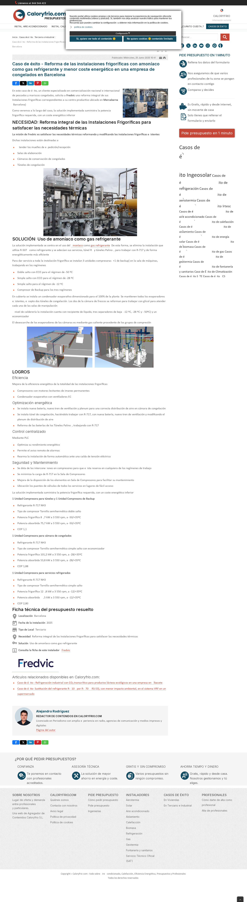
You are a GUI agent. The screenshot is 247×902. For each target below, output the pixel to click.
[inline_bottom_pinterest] (37, 742)
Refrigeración (134, 833)
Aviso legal (56, 811)
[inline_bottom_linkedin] (30, 742)
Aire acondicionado (137, 811)
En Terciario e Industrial (178, 805)
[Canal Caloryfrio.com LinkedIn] (195, 46)
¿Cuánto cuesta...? (192, 26)
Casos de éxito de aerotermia (202, 194)
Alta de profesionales (214, 810)
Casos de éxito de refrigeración (203, 182)
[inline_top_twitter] (23, 83)
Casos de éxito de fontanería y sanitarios (206, 266)
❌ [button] (179, 13)
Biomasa (131, 827)
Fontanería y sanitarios (139, 850)
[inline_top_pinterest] (37, 83)
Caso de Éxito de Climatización (213, 271)
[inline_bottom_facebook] (16, 742)
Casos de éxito (217, 26)
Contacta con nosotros (63, 805)
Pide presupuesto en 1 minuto (207, 133)
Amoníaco (77, 245)
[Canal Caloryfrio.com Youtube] (202, 46)
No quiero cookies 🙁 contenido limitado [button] (150, 38)
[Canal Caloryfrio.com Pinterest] (215, 46)
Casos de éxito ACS (214, 276)
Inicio (15, 37)
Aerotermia (132, 799)
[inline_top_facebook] (16, 83)
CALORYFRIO (221, 16)
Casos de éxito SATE (190, 276)
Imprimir (164, 57)
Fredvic (66, 650)
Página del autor (46, 730)
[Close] (240, 898)
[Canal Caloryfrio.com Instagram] (208, 46)
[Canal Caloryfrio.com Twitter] (188, 46)
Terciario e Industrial (44, 37)
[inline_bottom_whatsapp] (45, 742)
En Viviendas (171, 799)
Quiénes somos (59, 799)
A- (166, 51)
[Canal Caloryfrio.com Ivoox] (221, 46)
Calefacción (133, 822)
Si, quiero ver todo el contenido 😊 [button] (96, 38)
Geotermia (132, 844)
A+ (158, 51)
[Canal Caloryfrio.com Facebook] (182, 46)
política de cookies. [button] (83, 27)
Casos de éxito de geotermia (205, 256)
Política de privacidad (63, 816)
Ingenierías (94, 811)
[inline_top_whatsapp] (45, 83)
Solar (129, 805)
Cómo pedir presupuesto (103, 799)
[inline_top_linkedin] (30, 83)
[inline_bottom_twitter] (23, 742)
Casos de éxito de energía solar (204, 236)
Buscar (224, 37)
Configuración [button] (123, 33)
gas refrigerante (100, 245)
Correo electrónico (160, 57)
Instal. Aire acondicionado (30, 26)
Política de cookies (61, 822)
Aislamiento (132, 816)
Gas (128, 839)
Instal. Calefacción (64, 26)
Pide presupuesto (98, 805)
